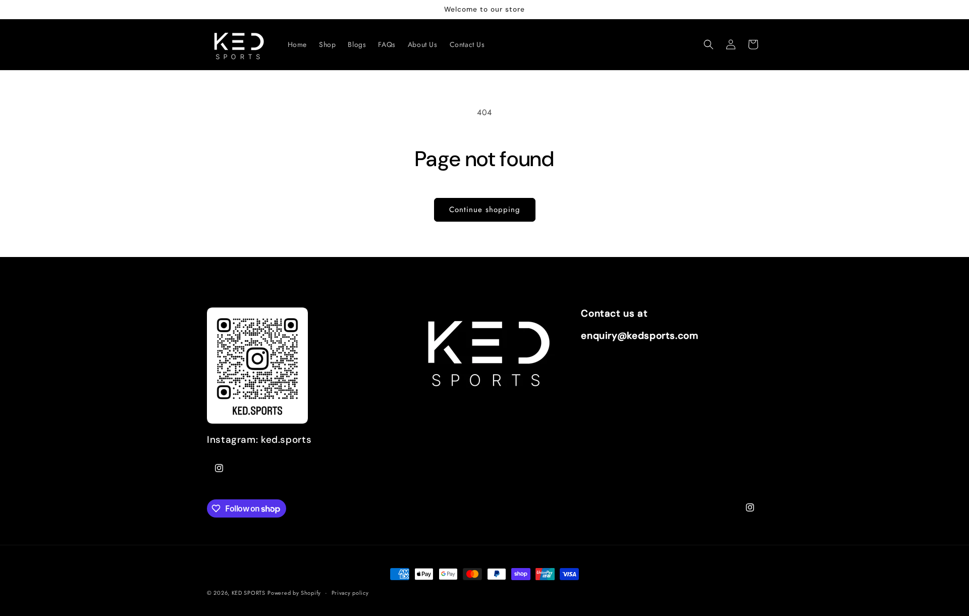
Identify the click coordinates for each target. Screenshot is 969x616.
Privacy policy (350, 593)
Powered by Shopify (294, 593)
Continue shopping (484, 209)
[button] (708, 44)
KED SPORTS (248, 593)
